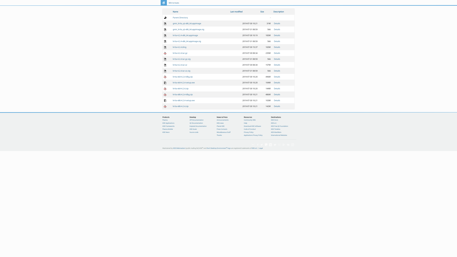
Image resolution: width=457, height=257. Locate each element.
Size (262, 11)
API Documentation (197, 120)
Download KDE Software (252, 126)
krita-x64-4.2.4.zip (181, 88)
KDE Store (274, 120)
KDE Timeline (275, 129)
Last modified (236, 11)
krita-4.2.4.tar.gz (180, 53)
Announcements (222, 120)
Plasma (165, 120)
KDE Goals (193, 129)
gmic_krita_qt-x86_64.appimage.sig (188, 29)
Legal (261, 148)
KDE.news (220, 123)
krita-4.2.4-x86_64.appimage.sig (187, 41)
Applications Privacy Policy (253, 135)
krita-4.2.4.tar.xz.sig (181, 70)
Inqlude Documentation (198, 126)
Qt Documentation (196, 123)
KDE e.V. (274, 123)
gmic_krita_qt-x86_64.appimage (187, 23)
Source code (194, 132)
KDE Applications (168, 123)
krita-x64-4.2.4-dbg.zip (183, 76)
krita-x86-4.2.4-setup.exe (184, 100)
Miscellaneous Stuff (223, 132)
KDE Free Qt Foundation (279, 126)
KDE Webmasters (179, 148)
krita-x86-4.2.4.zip (181, 106)
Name (175, 11)
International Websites (279, 135)
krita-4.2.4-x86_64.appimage (185, 35)
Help (245, 123)
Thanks (219, 135)
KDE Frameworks (168, 126)
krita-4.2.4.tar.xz (180, 65)
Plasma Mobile (167, 129)
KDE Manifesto (276, 132)
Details (277, 23)
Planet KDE (220, 126)
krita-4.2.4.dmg (179, 47)
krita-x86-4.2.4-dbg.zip (183, 94)
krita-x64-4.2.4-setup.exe (184, 82)
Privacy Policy (248, 132)
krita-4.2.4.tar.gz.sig (182, 59)
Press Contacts (222, 129)
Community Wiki (250, 120)
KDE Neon (166, 132)
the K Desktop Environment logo (219, 148)
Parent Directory (180, 17)
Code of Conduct (250, 129)
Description (278, 11)
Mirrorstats (174, 3)
